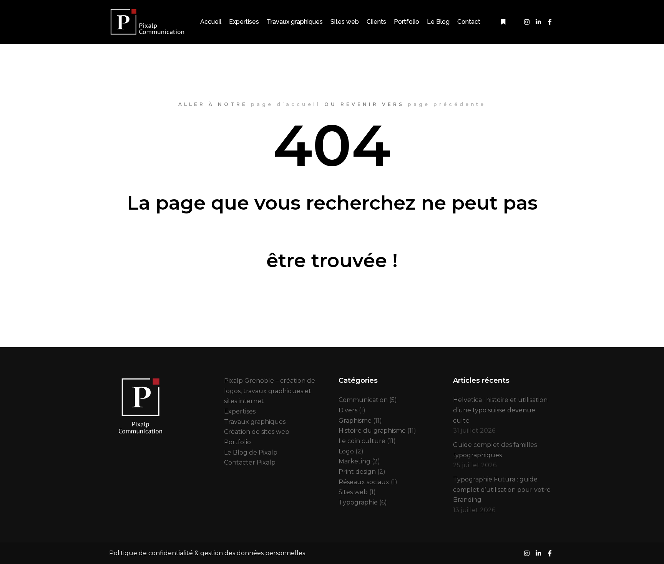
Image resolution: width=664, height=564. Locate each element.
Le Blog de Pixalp (250, 452)
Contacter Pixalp (250, 462)
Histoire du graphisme (372, 430)
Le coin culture (362, 441)
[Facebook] (550, 22)
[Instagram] (527, 22)
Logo (346, 451)
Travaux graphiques (255, 421)
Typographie (358, 502)
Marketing (354, 461)
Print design (357, 471)
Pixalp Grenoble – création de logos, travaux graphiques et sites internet (269, 391)
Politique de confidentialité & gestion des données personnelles (207, 553)
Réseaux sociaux (364, 482)
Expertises (240, 411)
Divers (348, 410)
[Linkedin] (538, 22)
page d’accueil (286, 104)
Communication (363, 400)
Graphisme (355, 420)
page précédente (447, 104)
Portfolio (237, 442)
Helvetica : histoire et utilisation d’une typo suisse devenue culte (500, 410)
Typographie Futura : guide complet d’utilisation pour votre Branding (502, 489)
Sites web (353, 492)
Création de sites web (256, 431)
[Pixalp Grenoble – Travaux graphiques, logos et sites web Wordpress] (147, 22)
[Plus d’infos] (503, 22)
